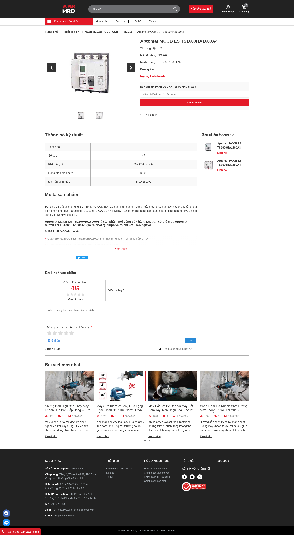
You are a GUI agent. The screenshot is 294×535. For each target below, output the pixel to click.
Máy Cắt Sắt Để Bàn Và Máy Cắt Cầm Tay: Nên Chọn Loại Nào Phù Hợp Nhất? (171, 410)
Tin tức (153, 21)
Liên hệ (136, 21)
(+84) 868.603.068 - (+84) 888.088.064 (73, 509)
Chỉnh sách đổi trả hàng (157, 476)
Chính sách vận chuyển (156, 472)
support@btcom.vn (64, 515)
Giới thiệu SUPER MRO (119, 468)
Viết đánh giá (116, 290)
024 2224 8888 (58, 503)
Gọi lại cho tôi (194, 102)
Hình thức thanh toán (155, 468)
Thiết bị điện (71, 31)
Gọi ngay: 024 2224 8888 (23, 531)
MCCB (128, 31)
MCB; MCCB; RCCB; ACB (101, 31)
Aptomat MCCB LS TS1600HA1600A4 (160, 31)
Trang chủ (51, 31)
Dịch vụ (120, 21)
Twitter (83, 258)
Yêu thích (151, 114)
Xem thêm (121, 248)
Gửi (190, 340)
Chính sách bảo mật (155, 480)
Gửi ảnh (56, 340)
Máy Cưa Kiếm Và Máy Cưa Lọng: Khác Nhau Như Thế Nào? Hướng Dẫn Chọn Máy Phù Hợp (120, 410)
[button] (145, 440)
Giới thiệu (102, 21)
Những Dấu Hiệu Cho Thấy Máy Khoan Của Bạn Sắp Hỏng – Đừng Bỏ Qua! (68, 410)
